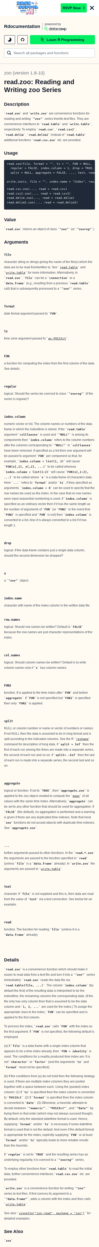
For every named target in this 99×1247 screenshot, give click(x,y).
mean (76, 795)
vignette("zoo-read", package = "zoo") (52, 1213)
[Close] (92, 8)
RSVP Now (72, 8)
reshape (82, 738)
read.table (69, 267)
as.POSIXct (57, 338)
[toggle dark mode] (9, 39)
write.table (15, 272)
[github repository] (22, 39)
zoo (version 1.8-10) (24, 73)
